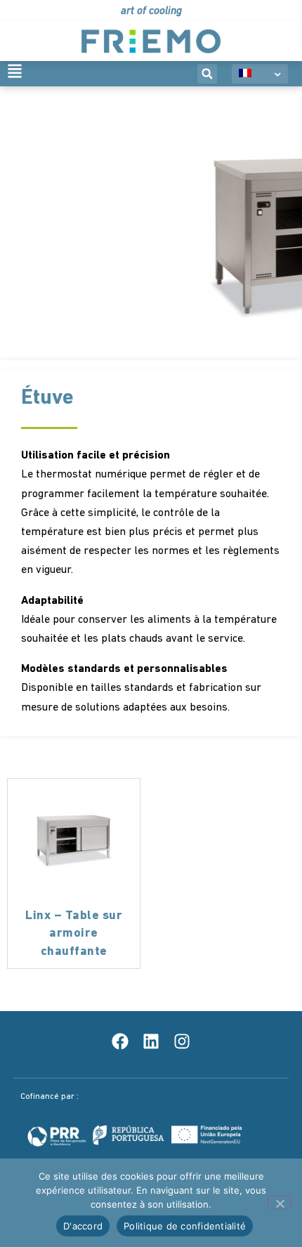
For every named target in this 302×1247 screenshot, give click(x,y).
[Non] (279, 1202)
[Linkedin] (151, 1041)
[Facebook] (120, 1041)
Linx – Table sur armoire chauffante (73, 934)
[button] (207, 74)
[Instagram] (181, 1041)
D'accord (83, 1226)
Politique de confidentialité (185, 1226)
